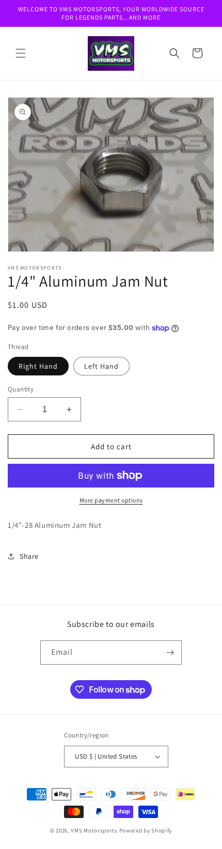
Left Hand (101, 366)
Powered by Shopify (145, 830)
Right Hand (38, 366)
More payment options (111, 500)
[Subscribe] (169, 652)
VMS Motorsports (94, 830)
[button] (20, 53)
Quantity (21, 389)
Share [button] (29, 556)
